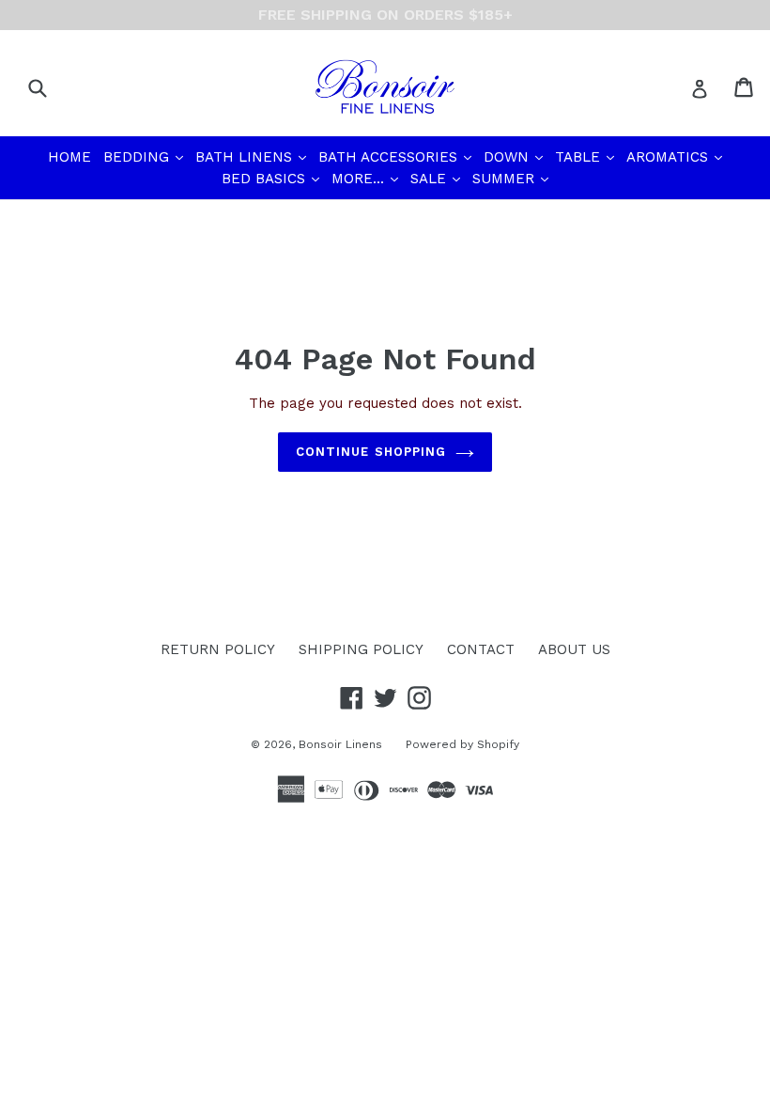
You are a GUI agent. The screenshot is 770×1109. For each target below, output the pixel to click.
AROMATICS (676, 156)
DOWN (515, 156)
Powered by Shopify (462, 744)
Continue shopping (371, 452)
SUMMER (512, 178)
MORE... (366, 178)
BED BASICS (272, 178)
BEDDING (145, 156)
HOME (69, 156)
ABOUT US (574, 649)
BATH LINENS (252, 156)
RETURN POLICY (218, 649)
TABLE (586, 156)
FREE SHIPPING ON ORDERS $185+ (385, 14)
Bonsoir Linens (340, 744)
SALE (437, 178)
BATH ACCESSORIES (396, 156)
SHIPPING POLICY (361, 649)
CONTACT (481, 649)
